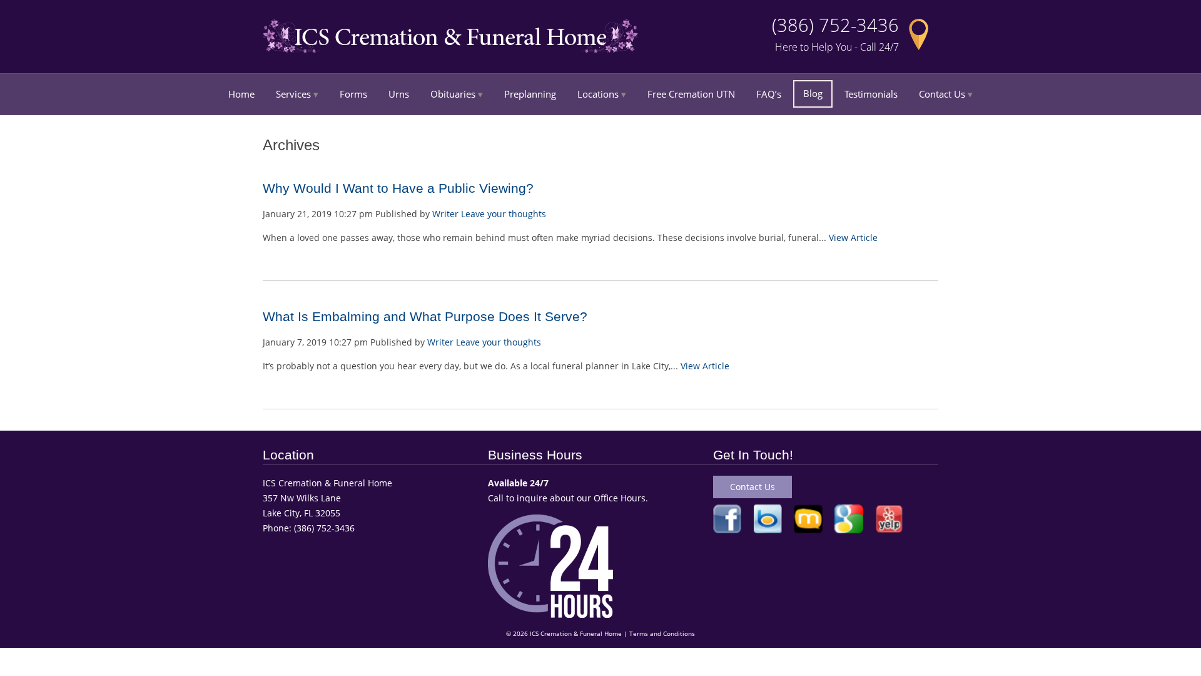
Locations (598, 94)
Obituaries (452, 94)
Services (293, 94)
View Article (853, 237)
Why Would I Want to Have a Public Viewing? (398, 188)
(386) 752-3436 (835, 25)
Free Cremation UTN (691, 94)
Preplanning (530, 94)
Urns (398, 94)
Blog (813, 93)
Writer (445, 214)
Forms (353, 94)
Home (241, 94)
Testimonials (871, 94)
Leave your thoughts (503, 214)
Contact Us (942, 94)
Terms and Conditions (662, 634)
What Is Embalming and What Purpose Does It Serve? (425, 316)
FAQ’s (768, 94)
